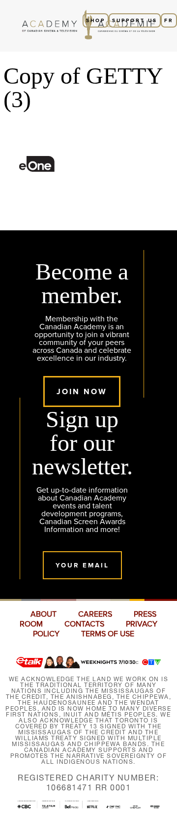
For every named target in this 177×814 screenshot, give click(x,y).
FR (169, 20)
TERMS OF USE (107, 634)
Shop (95, 20)
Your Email (82, 565)
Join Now (82, 391)
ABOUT (43, 614)
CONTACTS (84, 624)
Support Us (134, 20)
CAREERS (95, 614)
